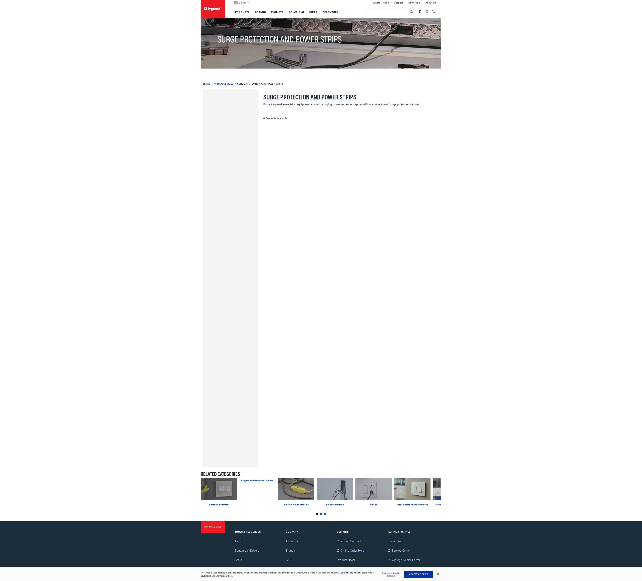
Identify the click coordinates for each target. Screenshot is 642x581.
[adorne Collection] (219, 489)
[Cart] (433, 11)
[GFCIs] (373, 489)
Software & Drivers (247, 550)
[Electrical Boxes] (335, 489)
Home (206, 83)
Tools (238, 541)
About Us (292, 541)
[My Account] (427, 11)
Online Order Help (352, 550)
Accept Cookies (418, 574)
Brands (290, 550)
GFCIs (373, 504)
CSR (288, 560)
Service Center (401, 550)
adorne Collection (219, 504)
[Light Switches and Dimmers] (412, 489)
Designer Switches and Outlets (256, 480)
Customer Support (349, 541)
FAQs (238, 560)
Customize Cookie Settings (391, 574)
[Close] (438, 574)
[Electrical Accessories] (296, 489)
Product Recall (346, 560)
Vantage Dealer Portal (406, 560)
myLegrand (395, 541)
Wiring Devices (223, 83)
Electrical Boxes (335, 504)
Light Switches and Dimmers (412, 504)
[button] (317, 514)
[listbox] (321, 497)
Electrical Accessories (296, 504)
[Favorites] (420, 11)
